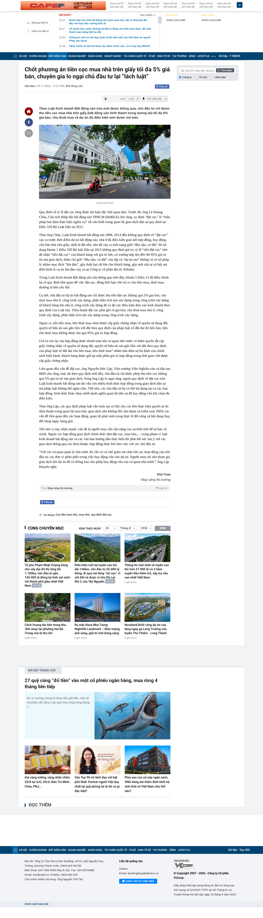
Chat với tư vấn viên (140, 881)
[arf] (105, 493)
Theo (104, 488)
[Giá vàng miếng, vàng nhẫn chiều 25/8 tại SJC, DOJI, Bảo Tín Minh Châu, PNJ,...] (47, 760)
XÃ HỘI (23, 56)
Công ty (187, 77)
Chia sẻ (163, 86)
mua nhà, (84, 514)
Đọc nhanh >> (148, 15)
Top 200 (244, 850)
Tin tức (203, 77)
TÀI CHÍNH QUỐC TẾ (135, 56)
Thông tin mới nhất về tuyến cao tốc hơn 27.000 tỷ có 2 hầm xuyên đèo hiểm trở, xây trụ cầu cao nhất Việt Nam (147, 571)
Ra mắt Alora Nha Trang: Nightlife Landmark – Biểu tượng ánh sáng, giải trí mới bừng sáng (97, 629)
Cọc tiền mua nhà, (67, 514)
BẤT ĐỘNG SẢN (57, 56)
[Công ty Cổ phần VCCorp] (206, 864)
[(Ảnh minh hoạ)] (105, 162)
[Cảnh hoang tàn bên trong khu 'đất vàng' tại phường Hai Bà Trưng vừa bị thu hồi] (47, 607)
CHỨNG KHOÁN (38, 56)
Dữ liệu (223, 56)
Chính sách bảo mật (36, 904)
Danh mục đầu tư (40, 31)
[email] (29, 133)
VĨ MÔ (151, 56)
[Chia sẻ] (29, 122)
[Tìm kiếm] (225, 70)
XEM (163, 528)
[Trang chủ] (15, 56)
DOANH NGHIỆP (77, 56)
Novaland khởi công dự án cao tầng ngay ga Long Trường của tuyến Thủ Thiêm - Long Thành (146, 629)
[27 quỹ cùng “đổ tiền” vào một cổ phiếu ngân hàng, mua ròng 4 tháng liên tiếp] (133, 715)
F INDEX (235, 56)
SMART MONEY (113, 56)
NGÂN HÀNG (95, 56)
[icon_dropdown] (239, 5)
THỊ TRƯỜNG (179, 56)
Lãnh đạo (220, 77)
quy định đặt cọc (101, 514)
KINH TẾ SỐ (163, 56)
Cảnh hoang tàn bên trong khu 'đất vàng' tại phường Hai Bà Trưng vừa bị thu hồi (45, 629)
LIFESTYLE (203, 56)
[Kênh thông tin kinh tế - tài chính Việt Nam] (63, 5)
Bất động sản (74, 86)
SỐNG (192, 56)
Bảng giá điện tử (40, 22)
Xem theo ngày (90, 528)
